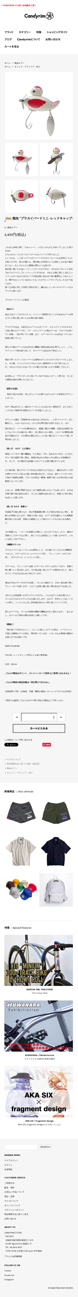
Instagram (9, 1279)
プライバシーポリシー (14, 1209)
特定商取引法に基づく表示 (16, 1214)
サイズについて (14, 759)
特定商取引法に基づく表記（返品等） (24, 763)
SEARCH (45, 1147)
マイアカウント (11, 1160)
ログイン (8, 1164)
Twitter (7, 1270)
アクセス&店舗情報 (13, 1256)
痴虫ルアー (19, 63)
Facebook (9, 1275)
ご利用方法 (9, 1183)
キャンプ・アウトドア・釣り (27, 66)
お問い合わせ (10, 1218)
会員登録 (8, 1169)
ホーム (8, 63)
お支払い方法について (14, 1191)
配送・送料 (9, 1187)
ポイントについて (12, 1205)
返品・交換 (9, 1196)
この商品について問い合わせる (18, 739)
